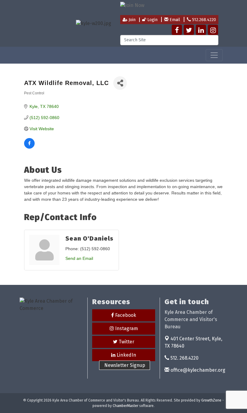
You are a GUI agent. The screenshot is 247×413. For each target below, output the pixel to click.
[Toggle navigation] (214, 55)
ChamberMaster (125, 406)
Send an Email (79, 258)
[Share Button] (120, 83)
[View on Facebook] (29, 147)
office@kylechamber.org (197, 370)
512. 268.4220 (184, 358)
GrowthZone (211, 400)
